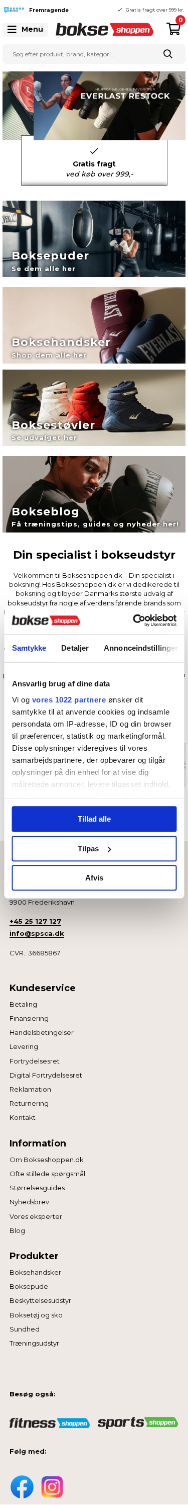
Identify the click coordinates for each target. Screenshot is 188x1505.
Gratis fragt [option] (99, 169)
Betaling (23, 1004)
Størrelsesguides (37, 1188)
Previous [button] (87, 10)
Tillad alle (94, 819)
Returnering (29, 1103)
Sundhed (25, 1329)
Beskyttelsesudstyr (40, 1300)
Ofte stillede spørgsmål (47, 1174)
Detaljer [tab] (75, 648)
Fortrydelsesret (35, 1061)
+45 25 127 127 (35, 921)
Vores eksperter (36, 1216)
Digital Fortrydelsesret (46, 1075)
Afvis (94, 877)
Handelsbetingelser (42, 1032)
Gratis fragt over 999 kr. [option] (155, 10)
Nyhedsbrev (29, 1202)
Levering (24, 1046)
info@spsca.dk (37, 933)
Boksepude (29, 1286)
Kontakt (23, 1117)
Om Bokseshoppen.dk (47, 1160)
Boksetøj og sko (36, 1315)
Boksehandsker (35, 1272)
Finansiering (29, 1018)
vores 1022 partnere (69, 699)
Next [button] (175, 160)
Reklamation (30, 1089)
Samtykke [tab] (29, 648)
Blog (17, 1230)
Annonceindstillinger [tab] (141, 648)
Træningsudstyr (34, 1343)
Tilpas (88, 848)
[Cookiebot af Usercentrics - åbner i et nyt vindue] (133, 620)
